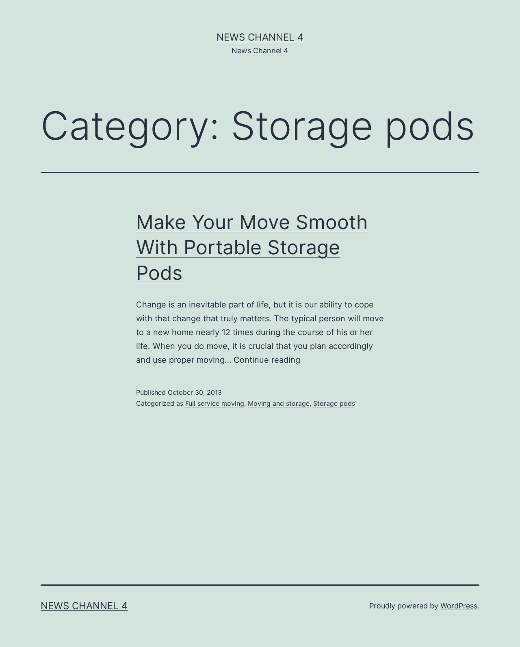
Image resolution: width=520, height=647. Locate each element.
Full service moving (214, 403)
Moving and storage (279, 403)
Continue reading (267, 360)
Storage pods (334, 403)
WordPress (458, 606)
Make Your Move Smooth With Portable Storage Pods (252, 247)
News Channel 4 (260, 37)
